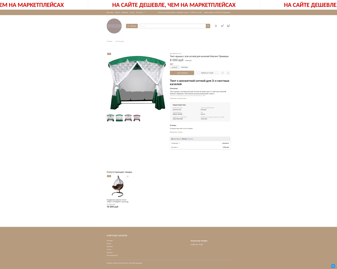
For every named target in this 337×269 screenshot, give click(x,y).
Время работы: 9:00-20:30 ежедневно (217, 12)
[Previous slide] (109, 83)
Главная (109, 41)
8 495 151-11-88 (197, 244)
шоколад (184, 67)
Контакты (139, 12)
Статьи (132, 12)
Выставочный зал (112, 255)
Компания (124, 12)
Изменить (190, 139)
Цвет (171, 64)
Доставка (110, 12)
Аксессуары (120, 41)
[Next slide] (164, 83)
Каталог (133, 26)
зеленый (174, 67)
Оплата (117, 12)
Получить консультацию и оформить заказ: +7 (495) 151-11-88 (179, 12)
